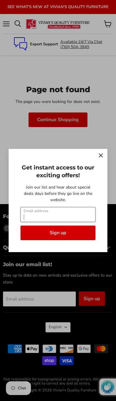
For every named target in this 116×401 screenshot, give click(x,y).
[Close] (100, 155)
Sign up (58, 232)
